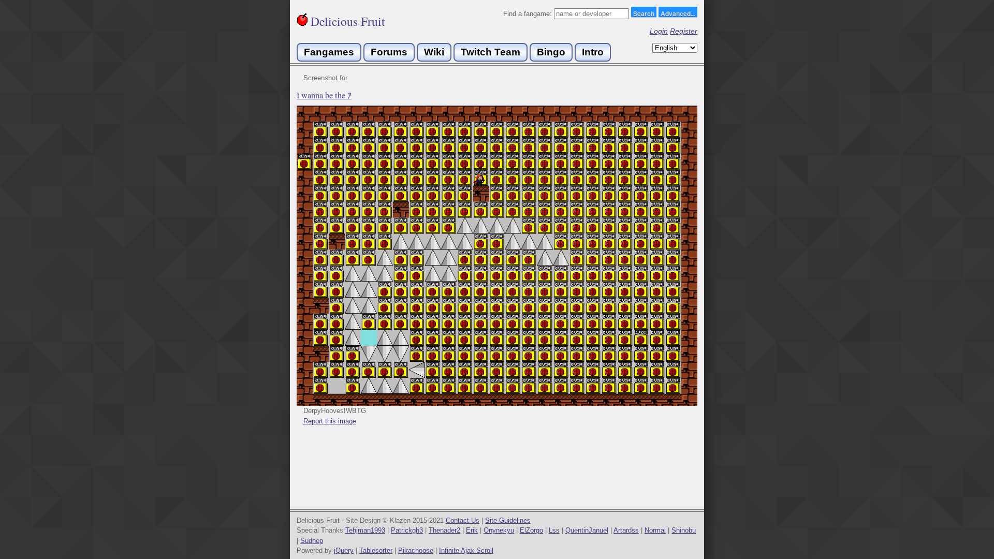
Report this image (329, 421)
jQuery (344, 550)
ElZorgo (531, 530)
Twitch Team (490, 52)
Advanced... (678, 13)
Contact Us (462, 520)
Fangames (329, 52)
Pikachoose (415, 550)
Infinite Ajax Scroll (466, 550)
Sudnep (311, 541)
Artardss (626, 530)
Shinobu (683, 530)
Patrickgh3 (407, 530)
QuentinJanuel (586, 530)
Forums (389, 52)
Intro (593, 52)
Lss (554, 530)
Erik (472, 530)
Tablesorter (375, 550)
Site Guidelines (508, 520)
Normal (655, 530)
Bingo (551, 52)
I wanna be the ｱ (324, 95)
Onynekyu (499, 530)
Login (659, 31)
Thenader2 (444, 530)
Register (683, 31)
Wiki (434, 52)
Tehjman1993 (365, 530)
